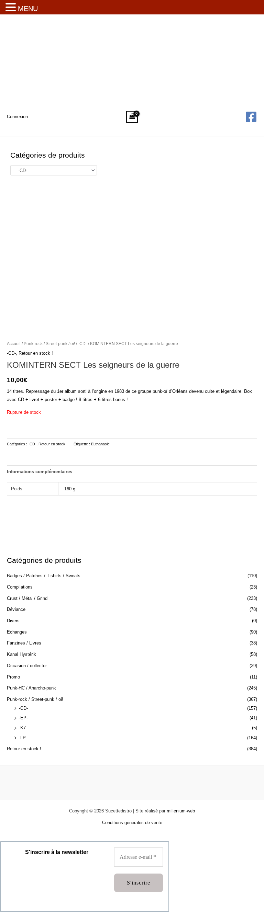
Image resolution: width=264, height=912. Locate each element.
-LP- (23, 737)
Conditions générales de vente (132, 822)
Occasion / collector (27, 665)
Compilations (20, 587)
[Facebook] (251, 117)
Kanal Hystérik (21, 654)
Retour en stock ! (24, 748)
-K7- (23, 727)
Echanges (17, 632)
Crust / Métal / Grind (27, 598)
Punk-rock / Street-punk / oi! (35, 699)
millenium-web (181, 810)
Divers (13, 620)
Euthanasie (100, 444)
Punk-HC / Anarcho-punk (31, 688)
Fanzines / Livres (24, 643)
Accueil (14, 343)
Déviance (16, 609)
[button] (12, 7)
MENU (28, 8)
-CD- (23, 708)
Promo (13, 677)
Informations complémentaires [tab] (39, 471)
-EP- (23, 717)
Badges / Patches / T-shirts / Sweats (43, 575)
